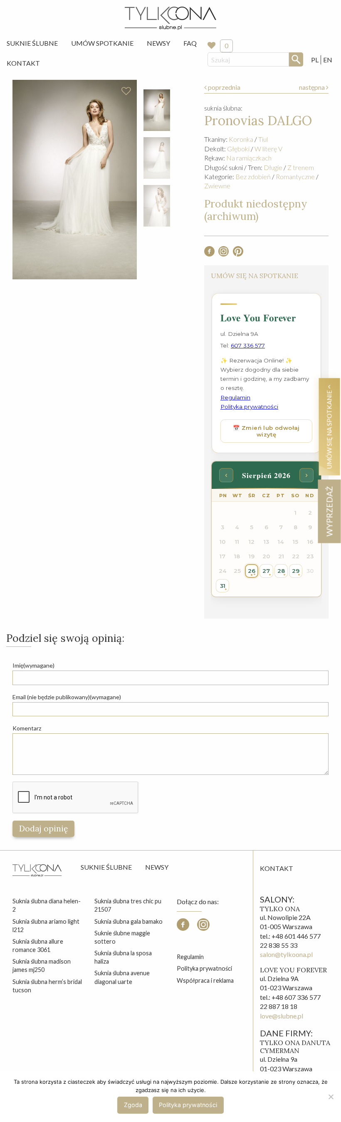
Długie (273, 167)
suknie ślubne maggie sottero (122, 937)
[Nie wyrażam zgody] (330, 1096)
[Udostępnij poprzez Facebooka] (209, 254)
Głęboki (238, 149)
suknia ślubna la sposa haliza (123, 957)
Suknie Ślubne (32, 43)
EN (327, 60)
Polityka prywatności (204, 968)
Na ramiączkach (249, 158)
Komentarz (26, 728)
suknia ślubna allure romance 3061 (37, 945)
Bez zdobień (253, 176)
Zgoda (133, 1104)
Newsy (158, 43)
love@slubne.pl (281, 1016)
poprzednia (223, 87)
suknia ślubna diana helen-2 (46, 905)
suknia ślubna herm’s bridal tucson (47, 986)
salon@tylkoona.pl (286, 954)
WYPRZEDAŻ (329, 511)
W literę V (268, 149)
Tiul (263, 139)
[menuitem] (32, 43)
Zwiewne (217, 186)
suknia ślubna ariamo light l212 (45, 925)
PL (315, 60)
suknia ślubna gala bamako (128, 921)
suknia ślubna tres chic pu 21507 (127, 905)
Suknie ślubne (106, 867)
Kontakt (23, 63)
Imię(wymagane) (33, 665)
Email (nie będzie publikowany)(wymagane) (66, 696)
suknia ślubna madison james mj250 (41, 965)
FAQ (190, 43)
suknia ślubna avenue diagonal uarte (122, 977)
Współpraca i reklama (205, 980)
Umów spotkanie (102, 43)
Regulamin (190, 956)
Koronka (241, 139)
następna (312, 87)
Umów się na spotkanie (329, 429)
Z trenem (300, 167)
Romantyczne (295, 176)
